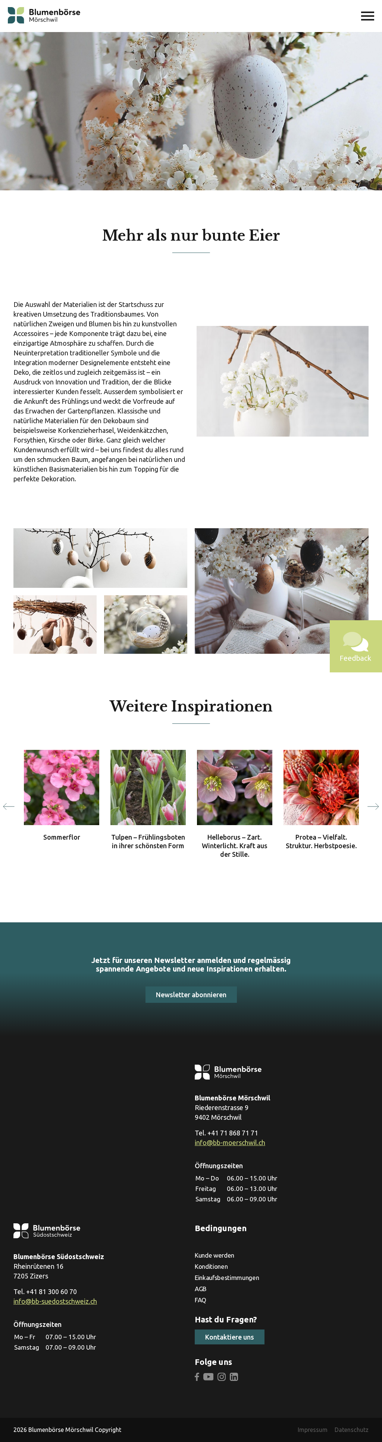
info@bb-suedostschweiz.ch (55, 1301)
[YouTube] (208, 1377)
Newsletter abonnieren (191, 994)
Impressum (313, 1429)
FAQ (200, 1299)
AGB (201, 1288)
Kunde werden (214, 1255)
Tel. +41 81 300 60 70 (45, 1291)
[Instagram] (221, 1377)
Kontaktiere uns (229, 1337)
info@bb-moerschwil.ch (230, 1142)
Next (373, 806)
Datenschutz (352, 1429)
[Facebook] (197, 1377)
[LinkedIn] (234, 1377)
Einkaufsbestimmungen (227, 1277)
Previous (9, 806)
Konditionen (211, 1266)
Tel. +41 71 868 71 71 (226, 1133)
